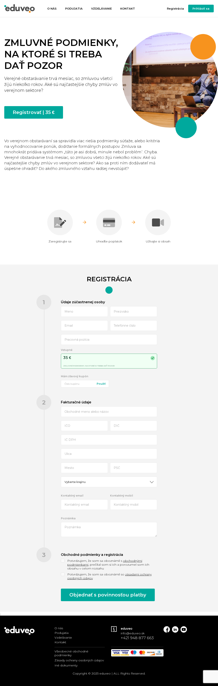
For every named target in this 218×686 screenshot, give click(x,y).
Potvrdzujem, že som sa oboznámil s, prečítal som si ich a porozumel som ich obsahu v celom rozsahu (108, 564)
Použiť (101, 383)
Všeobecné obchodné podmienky (71, 653)
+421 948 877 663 (137, 638)
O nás (52, 8)
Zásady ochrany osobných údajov (79, 660)
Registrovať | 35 (33, 112)
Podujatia (74, 8)
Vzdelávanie (101, 8)
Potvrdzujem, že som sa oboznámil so (109, 576)
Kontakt (127, 8)
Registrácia (175, 8)
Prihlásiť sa (200, 8)
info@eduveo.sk (133, 633)
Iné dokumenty (65, 665)
